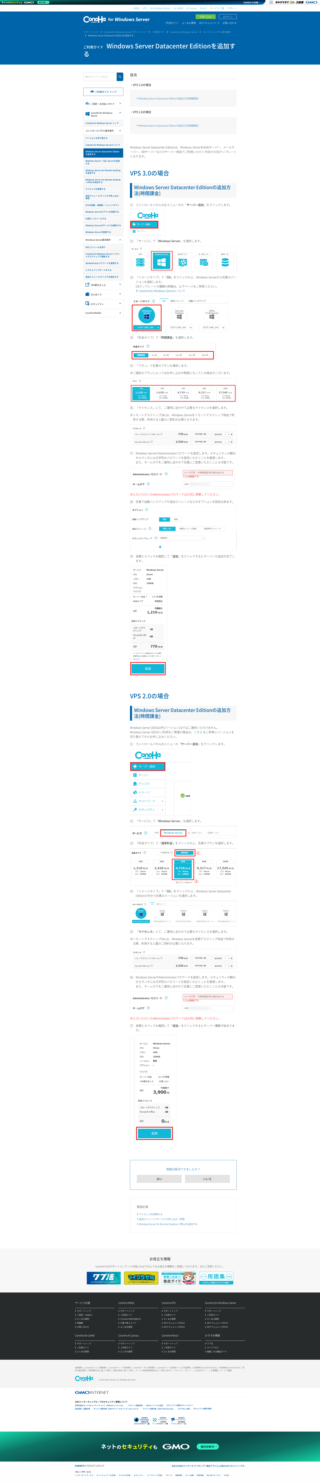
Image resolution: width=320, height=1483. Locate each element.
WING (137, 8)
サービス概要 (226, 1370)
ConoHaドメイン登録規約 (95, 1367)
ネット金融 (189, 1475)
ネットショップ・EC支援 (106, 1475)
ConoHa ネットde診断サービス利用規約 (174, 1367)
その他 (226, 1475)
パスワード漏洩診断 (135, 1405)
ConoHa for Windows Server (184, 31)
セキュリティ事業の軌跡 (202, 1408)
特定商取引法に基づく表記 (99, 1370)
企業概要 (214, 1370)
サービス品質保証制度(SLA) (147, 1370)
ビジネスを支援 (124, 1475)
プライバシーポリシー (183, 1370)
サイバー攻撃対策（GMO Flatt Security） (158, 1408)
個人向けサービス (213, 1475)
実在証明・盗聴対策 (82, 1408)
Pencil (203, 8)
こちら (198, 732)
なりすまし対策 (184, 1408)
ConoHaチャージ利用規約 (120, 1367)
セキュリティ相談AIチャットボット (179, 1405)
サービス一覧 (217, 8)
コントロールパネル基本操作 (217, 31)
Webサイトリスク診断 (154, 1405)
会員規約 (78, 1367)
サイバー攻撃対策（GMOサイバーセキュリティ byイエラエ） (117, 1408)
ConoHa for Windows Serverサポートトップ (125, 31)
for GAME (178, 8)
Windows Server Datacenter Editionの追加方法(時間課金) (168, 98)
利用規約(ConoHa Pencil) (229, 1367)
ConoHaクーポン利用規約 (144, 1367)
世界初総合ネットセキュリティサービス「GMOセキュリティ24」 (99, 1405)
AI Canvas (191, 8)
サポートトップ (90, 31)
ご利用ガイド (171, 22)
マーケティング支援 (154, 1475)
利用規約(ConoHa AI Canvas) (205, 1367)
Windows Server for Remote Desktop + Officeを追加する (168, 1224)
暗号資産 (200, 1475)
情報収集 (178, 1475)
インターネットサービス (84, 1475)
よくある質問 (189, 22)
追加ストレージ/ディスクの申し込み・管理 (161, 1219)
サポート (232, 8)
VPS (145, 8)
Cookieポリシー (201, 1370)
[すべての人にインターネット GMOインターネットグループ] (297, 2)
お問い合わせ (230, 22)
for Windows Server (160, 8)
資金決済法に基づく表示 (123, 1370)
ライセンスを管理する (150, 1214)
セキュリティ (139, 1475)
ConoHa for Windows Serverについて (161, 291)
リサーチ (168, 1475)
